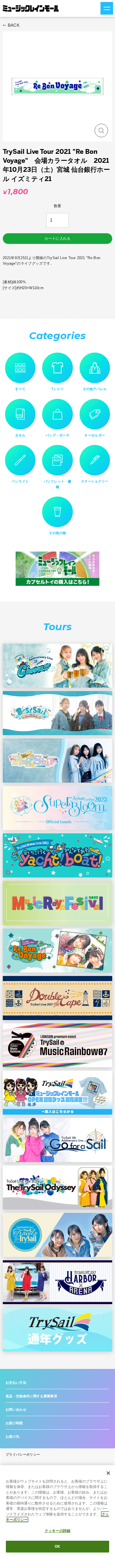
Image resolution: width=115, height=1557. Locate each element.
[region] (57, 1511)
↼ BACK (11, 25)
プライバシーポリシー (23, 1455)
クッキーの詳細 (57, 1531)
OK (57, 1546)
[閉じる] (108, 1473)
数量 (57, 206)
